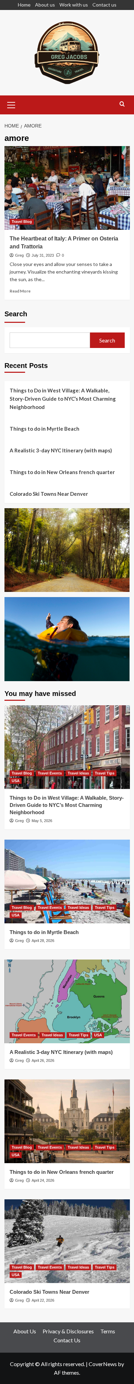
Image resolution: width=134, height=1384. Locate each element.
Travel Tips (104, 773)
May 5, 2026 (42, 821)
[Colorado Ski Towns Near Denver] (67, 1241)
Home (24, 5)
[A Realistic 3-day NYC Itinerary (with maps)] (67, 1001)
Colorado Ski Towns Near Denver (49, 494)
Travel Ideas (78, 773)
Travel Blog (22, 221)
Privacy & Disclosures (68, 1331)
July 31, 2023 (43, 255)
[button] (11, 104)
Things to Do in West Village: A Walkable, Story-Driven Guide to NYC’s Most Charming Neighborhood (63, 398)
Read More (20, 291)
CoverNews (103, 1364)
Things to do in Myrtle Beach (44, 429)
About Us (24, 1331)
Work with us (73, 5)
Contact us (104, 5)
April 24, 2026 (43, 1180)
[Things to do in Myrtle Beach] (67, 881)
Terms (107, 1331)
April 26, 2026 (43, 1060)
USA (16, 781)
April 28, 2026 (43, 941)
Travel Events (50, 773)
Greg (19, 255)
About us (45, 5)
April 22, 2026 (43, 1300)
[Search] (122, 104)
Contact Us (67, 1340)
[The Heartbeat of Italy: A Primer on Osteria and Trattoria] (67, 188)
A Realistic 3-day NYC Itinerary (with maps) (61, 450)
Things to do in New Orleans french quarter (62, 472)
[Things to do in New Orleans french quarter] (67, 1121)
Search (15, 314)
